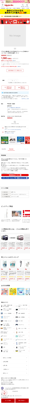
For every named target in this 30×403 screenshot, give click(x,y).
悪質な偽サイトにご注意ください (7, 384)
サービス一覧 (3, 395)
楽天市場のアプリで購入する (15, 70)
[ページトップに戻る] (28, 398)
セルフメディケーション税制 (7, 382)
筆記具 (23, 8)
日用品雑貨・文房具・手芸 (6, 8)
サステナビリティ (18, 395)
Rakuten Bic (9, 5)
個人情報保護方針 (4, 397)
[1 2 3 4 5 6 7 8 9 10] (13, 80)
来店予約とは (24, 98)
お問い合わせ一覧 (10, 395)
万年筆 (27, 8)
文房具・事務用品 (16, 8)
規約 (28, 98)
